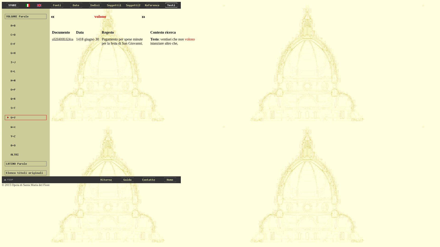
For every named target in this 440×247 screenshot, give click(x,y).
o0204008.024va (62, 39)
